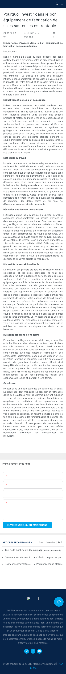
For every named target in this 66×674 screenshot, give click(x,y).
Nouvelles (50, 542)
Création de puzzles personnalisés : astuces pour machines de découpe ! (50, 557)
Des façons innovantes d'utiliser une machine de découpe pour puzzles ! (18, 564)
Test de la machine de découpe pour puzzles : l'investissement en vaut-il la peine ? (26, 550)
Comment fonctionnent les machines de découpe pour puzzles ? (18, 557)
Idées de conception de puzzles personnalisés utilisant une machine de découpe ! (50, 550)
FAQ (60, 542)
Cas (41, 542)
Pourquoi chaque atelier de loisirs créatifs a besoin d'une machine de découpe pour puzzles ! (50, 564)
